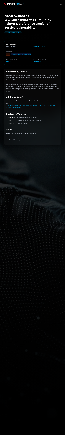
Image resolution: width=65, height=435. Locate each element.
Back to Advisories (13, 139)
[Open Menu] (61, 4)
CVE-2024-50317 (39, 46)
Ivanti (8, 61)
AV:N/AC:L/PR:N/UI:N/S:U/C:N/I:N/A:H (21, 54)
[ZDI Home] (14, 4)
